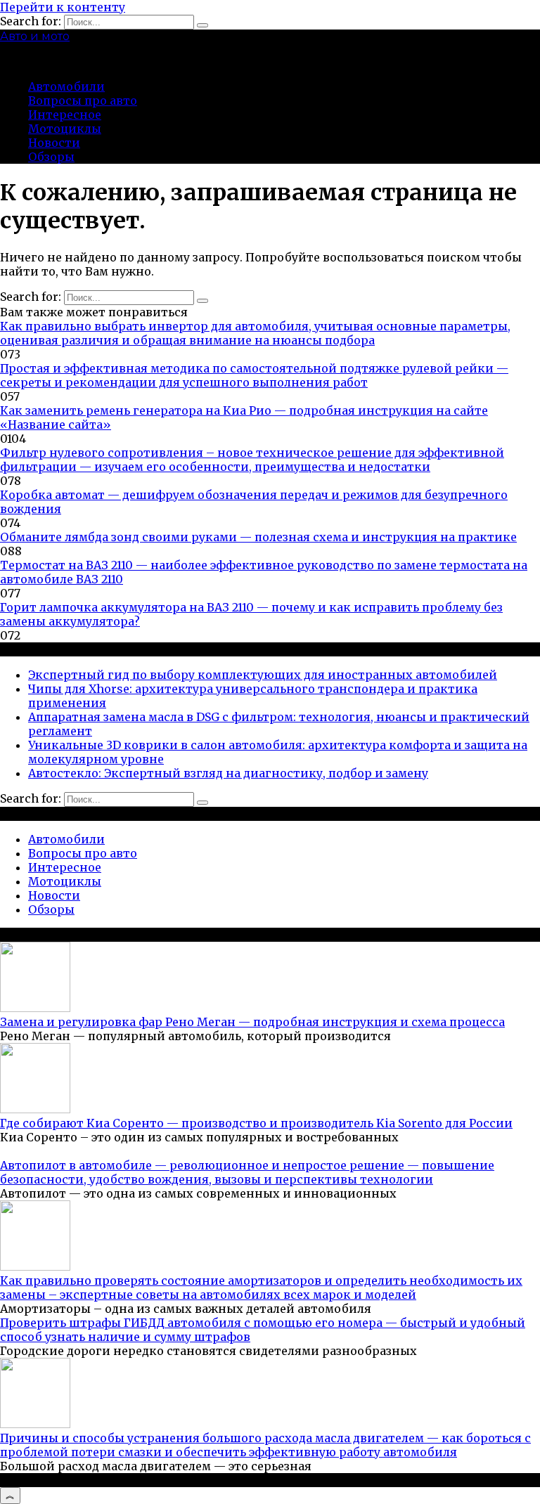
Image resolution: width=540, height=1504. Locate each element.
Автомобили (66, 86)
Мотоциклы (64, 129)
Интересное (64, 115)
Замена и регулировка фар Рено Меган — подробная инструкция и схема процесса (252, 1022)
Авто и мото (35, 36)
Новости (54, 143)
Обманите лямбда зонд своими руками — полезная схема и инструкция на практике (258, 537)
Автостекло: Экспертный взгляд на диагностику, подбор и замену (228, 773)
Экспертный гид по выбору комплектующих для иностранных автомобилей (262, 675)
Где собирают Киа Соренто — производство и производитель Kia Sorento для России (256, 1123)
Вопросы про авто (82, 100)
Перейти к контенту (62, 7)
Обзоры (51, 157)
